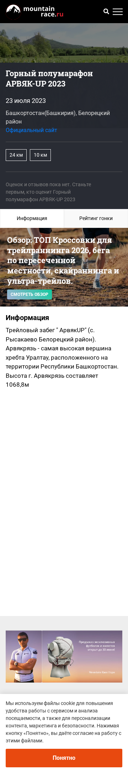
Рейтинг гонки (96, 218)
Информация (32, 218)
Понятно (64, 757)
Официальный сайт (31, 130)
